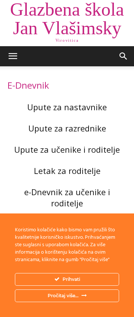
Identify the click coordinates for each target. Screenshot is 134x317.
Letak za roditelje (67, 170)
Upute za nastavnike (67, 106)
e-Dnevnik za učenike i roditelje (67, 197)
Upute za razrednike (67, 128)
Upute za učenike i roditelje (67, 149)
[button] (13, 56)
